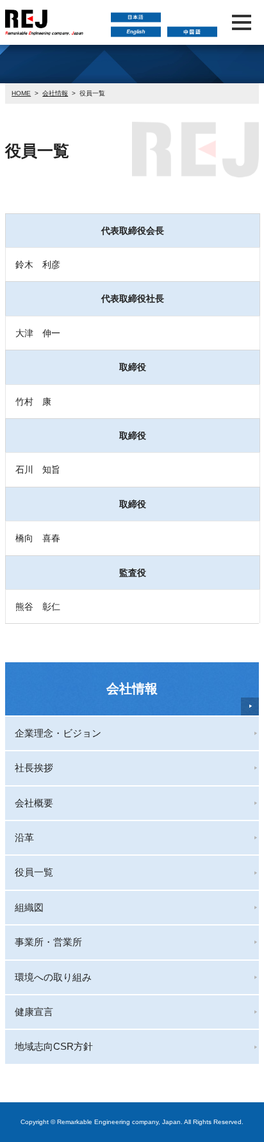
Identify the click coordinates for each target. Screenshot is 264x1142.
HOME (21, 93)
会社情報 (55, 93)
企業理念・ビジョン (58, 733)
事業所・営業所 (48, 941)
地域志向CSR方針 (54, 1046)
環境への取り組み (53, 977)
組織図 (29, 907)
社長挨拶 (34, 767)
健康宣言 (34, 1011)
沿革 (24, 837)
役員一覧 (34, 872)
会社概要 (34, 802)
